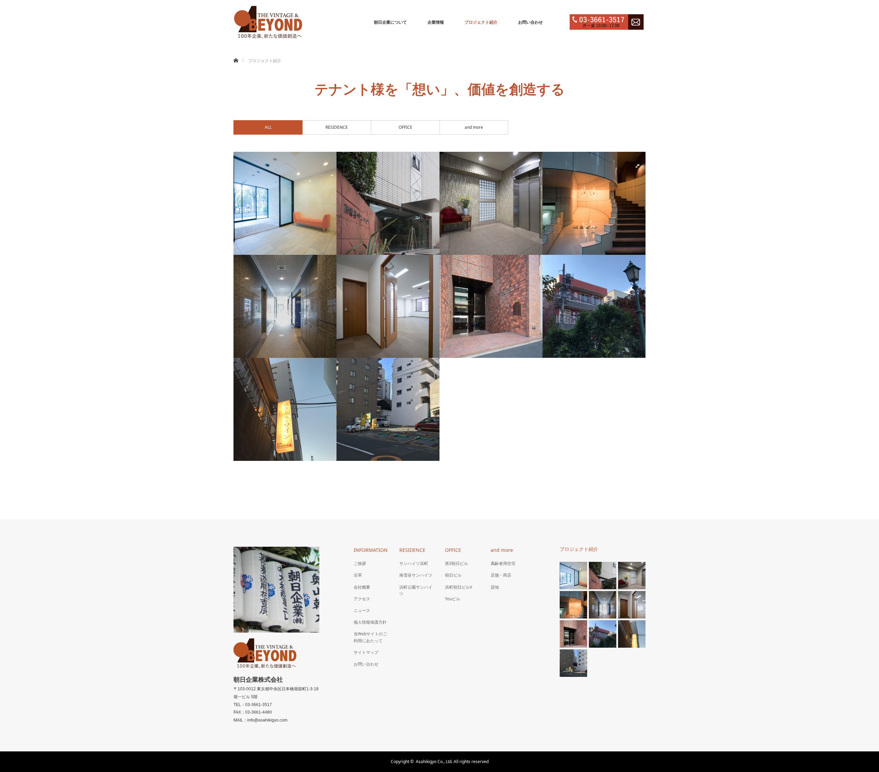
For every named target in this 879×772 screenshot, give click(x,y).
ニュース (362, 610)
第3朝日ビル (456, 563)
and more (502, 550)
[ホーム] (235, 52)
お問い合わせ (530, 22)
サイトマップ (366, 652)
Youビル (452, 599)
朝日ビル (453, 575)
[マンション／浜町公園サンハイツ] (491, 203)
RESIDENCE (412, 550)
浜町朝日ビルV (458, 587)
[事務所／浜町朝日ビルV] (388, 306)
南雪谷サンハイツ (415, 575)
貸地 (495, 587)
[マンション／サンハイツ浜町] (284, 203)
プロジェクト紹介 (481, 22)
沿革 (358, 575)
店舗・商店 (501, 575)
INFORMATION (371, 550)
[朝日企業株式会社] (267, 22)
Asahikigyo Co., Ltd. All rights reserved (452, 761)
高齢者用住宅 (503, 563)
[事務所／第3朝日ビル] (594, 203)
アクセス (362, 599)
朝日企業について (390, 22)
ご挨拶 (360, 563)
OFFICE (453, 550)
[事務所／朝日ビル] (284, 306)
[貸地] (388, 409)
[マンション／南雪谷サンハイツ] (388, 203)
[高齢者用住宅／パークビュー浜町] (594, 306)
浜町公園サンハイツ (415, 590)
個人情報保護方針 (370, 622)
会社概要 (362, 587)
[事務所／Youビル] (491, 306)
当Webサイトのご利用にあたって (370, 637)
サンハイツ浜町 (413, 563)
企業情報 (435, 22)
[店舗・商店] (284, 409)
